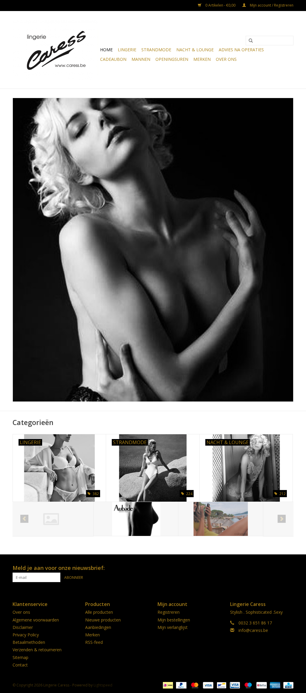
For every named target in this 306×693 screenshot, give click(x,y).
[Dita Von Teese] (225, 519)
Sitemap (20, 657)
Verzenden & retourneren (37, 649)
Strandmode (156, 49)
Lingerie (127, 49)
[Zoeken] (251, 41)
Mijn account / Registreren (271, 5)
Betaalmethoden (29, 642)
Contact (20, 665)
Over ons (226, 59)
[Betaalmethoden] (167, 684)
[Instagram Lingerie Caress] (288, 568)
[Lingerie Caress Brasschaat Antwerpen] (55, 50)
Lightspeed (103, 685)
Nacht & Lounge (195, 49)
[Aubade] (55, 519)
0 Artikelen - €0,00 (220, 5)
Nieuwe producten (103, 620)
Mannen (140, 59)
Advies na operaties (241, 49)
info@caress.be (253, 630)
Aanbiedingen (98, 627)
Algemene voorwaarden (36, 620)
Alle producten (99, 612)
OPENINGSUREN (171, 59)
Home (106, 49)
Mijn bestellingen (173, 620)
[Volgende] (282, 519)
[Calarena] (140, 519)
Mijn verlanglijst (172, 627)
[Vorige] (24, 519)
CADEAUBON (113, 59)
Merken (202, 59)
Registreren (168, 612)
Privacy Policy (26, 635)
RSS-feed (94, 642)
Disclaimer (23, 627)
